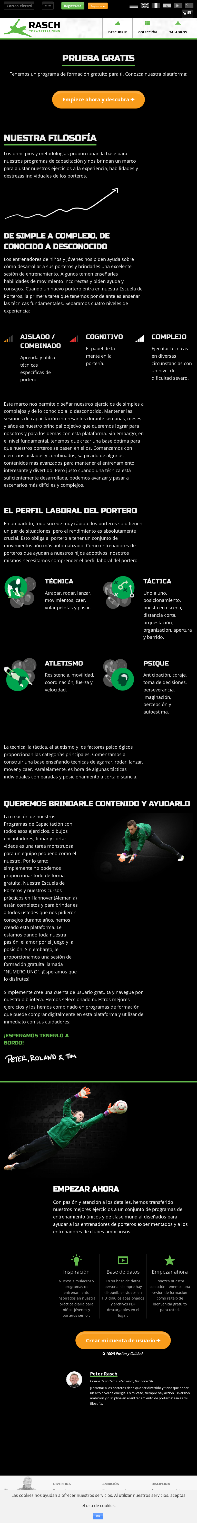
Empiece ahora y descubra (97, 99)
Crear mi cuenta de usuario (121, 1340)
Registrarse (72, 6)
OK (98, 1516)
